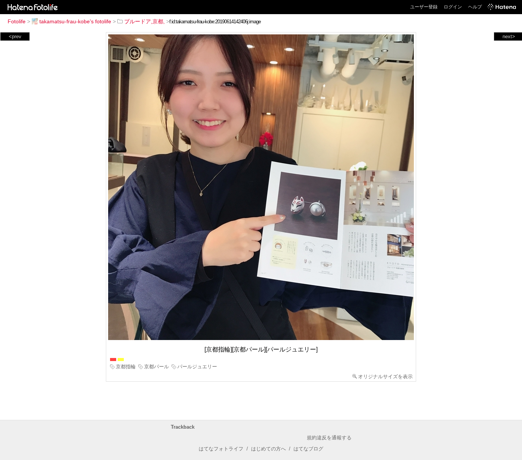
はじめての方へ (268, 449)
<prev (15, 36)
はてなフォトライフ (221, 449)
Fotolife (17, 21)
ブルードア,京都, (144, 21)
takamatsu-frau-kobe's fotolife (75, 21)
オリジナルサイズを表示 (385, 376)
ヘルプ (475, 7)
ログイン (453, 7)
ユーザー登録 (424, 7)
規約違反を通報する (329, 438)
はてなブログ (308, 449)
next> (509, 36)
